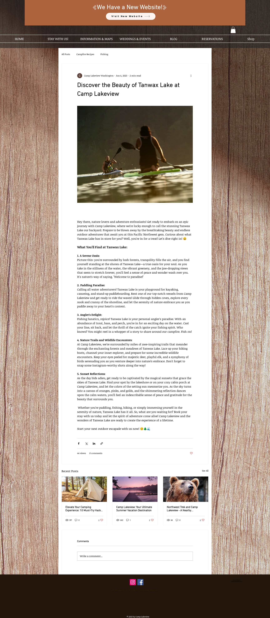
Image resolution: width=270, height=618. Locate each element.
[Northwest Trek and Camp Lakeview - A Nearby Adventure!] (185, 489)
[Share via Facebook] (78, 443)
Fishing (104, 54)
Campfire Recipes (85, 54)
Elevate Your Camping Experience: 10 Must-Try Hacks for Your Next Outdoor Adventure (83, 509)
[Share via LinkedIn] (93, 443)
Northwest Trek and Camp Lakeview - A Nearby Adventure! (182, 509)
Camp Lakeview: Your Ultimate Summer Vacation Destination (134, 509)
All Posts (66, 54)
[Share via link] (101, 443)
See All (205, 470)
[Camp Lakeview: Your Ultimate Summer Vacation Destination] (135, 489)
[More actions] (191, 76)
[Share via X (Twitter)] (86, 443)
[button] (233, 30)
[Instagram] (133, 582)
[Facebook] (140, 582)
